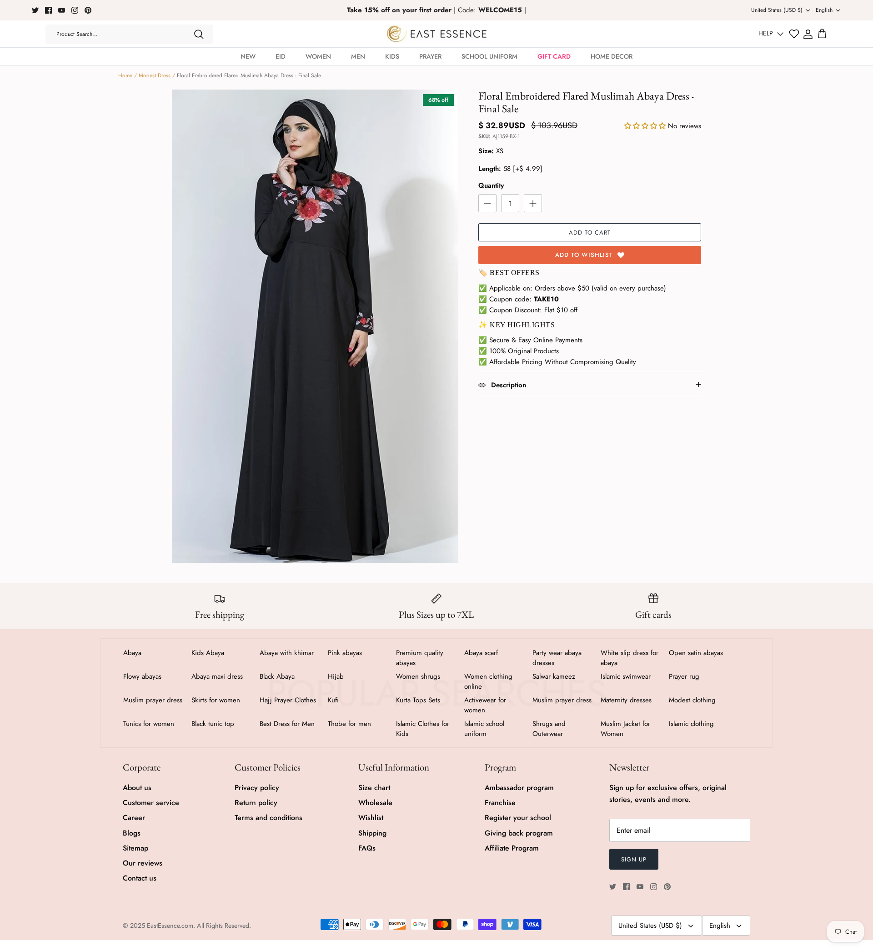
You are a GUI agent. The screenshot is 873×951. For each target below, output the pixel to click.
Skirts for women (215, 700)
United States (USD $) (777, 10)
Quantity (491, 185)
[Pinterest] (88, 10)
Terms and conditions (268, 817)
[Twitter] (35, 10)
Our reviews (142, 863)
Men (358, 56)
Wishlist (370, 817)
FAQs (367, 848)
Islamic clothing (691, 724)
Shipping (372, 833)
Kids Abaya (207, 653)
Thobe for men (349, 724)
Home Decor (611, 56)
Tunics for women (148, 724)
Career (134, 817)
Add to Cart (590, 232)
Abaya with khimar (287, 653)
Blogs (131, 833)
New (248, 56)
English (824, 10)
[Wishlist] (794, 34)
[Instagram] (74, 10)
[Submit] (198, 34)
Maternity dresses (626, 700)
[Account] (808, 34)
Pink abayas (345, 653)
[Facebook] (48, 10)
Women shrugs (418, 676)
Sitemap (135, 848)
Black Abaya (277, 676)
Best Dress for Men (287, 724)
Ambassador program (519, 787)
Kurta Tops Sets (418, 700)
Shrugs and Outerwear (549, 729)
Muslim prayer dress (152, 700)
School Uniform (489, 56)
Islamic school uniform (484, 729)
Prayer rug (684, 676)
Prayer (430, 56)
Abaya (132, 653)
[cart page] (822, 34)
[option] (315, 326)
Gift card (554, 56)
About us (137, 787)
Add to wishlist (584, 254)
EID (281, 56)
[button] (646, 126)
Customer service (151, 802)
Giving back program (519, 833)
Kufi (333, 700)
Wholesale (375, 802)
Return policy (256, 802)
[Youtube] (61, 10)
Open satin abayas (696, 653)
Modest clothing (692, 700)
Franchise (500, 802)
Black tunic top (212, 724)
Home (125, 75)
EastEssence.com (170, 925)
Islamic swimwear (626, 676)
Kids (392, 56)
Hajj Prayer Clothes (288, 700)
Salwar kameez (553, 676)
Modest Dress (155, 75)
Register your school (518, 817)
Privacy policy (257, 787)
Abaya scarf (481, 653)
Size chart (374, 787)
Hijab (336, 676)
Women (318, 56)
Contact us (139, 878)
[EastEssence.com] (437, 34)
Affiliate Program (512, 848)
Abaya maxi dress (217, 676)
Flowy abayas (142, 676)
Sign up (634, 859)
